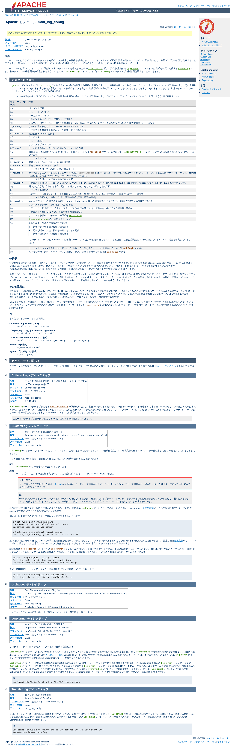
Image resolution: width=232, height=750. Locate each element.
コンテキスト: (17, 391)
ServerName (75, 215)
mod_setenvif (28, 549)
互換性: (14, 401)
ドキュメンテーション (39, 15)
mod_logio (128, 248)
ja (184, 27)
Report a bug (207, 80)
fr (180, 27)
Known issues (208, 77)
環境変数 (178, 540)
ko (189, 27)
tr (194, 27)
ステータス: (11, 43)
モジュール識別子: (14, 46)
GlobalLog (205, 59)
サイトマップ (223, 6)
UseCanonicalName (39, 219)
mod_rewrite (58, 549)
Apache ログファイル (212, 89)
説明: (8, 39)
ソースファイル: (13, 49)
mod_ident (95, 152)
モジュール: (16, 398)
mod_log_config (59, 406)
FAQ (208, 6)
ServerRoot (22, 467)
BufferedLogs (206, 54)
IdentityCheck (132, 152)
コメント (206, 92)
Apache (8, 15)
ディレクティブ (197, 6)
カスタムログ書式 (210, 42)
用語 (214, 6)
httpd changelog (209, 73)
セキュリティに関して (212, 45)
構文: (12, 384)
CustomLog (184, 68)
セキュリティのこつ (166, 366)
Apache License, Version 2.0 (29, 744)
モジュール (183, 6)
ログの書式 (148, 508)
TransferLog (95, 68)
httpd (58, 484)
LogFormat (132, 68)
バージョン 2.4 (59, 15)
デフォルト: (16, 387)
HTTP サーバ (20, 15)
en (175, 27)
